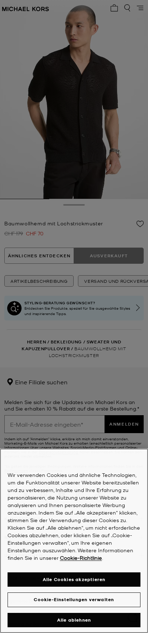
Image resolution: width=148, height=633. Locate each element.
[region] (74, 541)
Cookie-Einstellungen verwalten (74, 599)
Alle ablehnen (74, 620)
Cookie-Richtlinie (81, 557)
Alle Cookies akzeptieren (74, 579)
